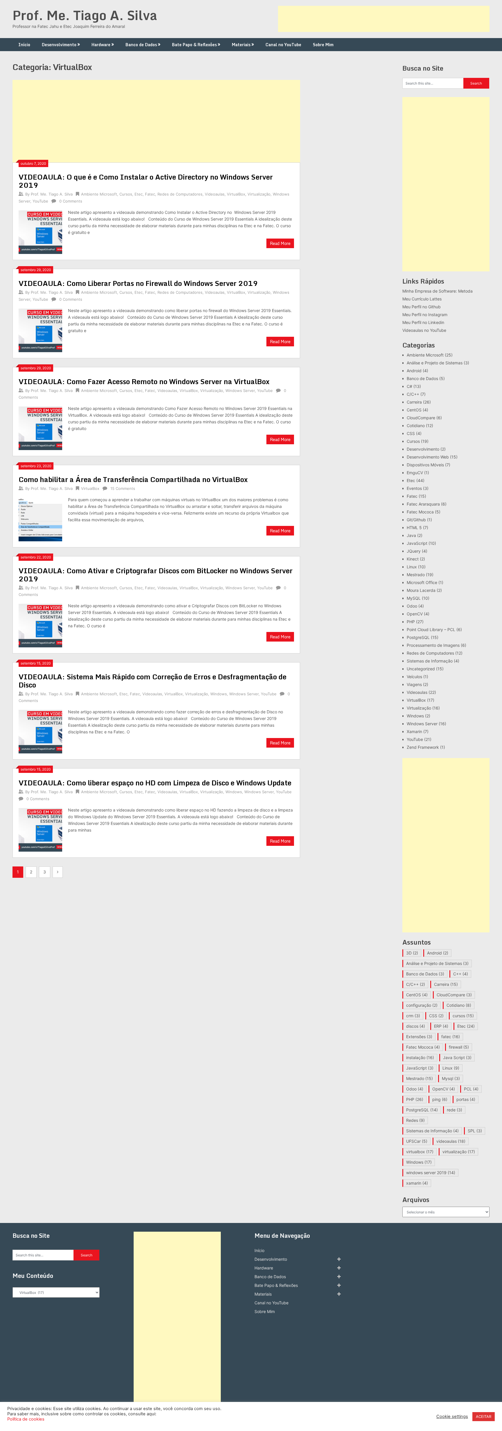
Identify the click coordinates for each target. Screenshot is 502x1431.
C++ (460, 973)
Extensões (419, 1036)
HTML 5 (414, 527)
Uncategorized (421, 668)
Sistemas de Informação (430, 660)
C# (409, 386)
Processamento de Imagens (433, 645)
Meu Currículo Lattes (422, 298)
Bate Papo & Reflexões (194, 44)
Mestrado (416, 574)
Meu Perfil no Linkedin (423, 322)
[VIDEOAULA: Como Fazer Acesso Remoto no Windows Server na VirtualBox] (40, 427)
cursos (463, 1015)
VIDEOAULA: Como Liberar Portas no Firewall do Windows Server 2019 (138, 283)
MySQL (414, 598)
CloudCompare (421, 417)
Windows (218, 694)
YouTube (40, 201)
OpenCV (415, 613)
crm (413, 1015)
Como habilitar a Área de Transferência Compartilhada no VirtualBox (133, 479)
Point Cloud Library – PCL (431, 629)
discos (415, 1026)
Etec (139, 194)
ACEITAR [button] (483, 1416)
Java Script (457, 1057)
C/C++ (413, 394)
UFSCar (416, 1141)
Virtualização (259, 194)
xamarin (417, 1183)
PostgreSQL (418, 637)
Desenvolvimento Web (428, 456)
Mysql (451, 1078)
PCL (471, 1088)
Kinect (413, 558)
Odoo (412, 605)
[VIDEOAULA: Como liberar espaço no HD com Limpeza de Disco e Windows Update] (40, 829)
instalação (420, 1057)
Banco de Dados (141, 44)
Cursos (125, 194)
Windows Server (240, 390)
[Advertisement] (384, 19)
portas (465, 1099)
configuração (422, 1005)
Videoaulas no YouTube (424, 330)
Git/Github (416, 519)
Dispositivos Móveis (425, 464)
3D (412, 952)
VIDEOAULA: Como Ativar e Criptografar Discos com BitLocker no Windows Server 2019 (156, 574)
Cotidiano (416, 425)
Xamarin (414, 731)
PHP (411, 621)
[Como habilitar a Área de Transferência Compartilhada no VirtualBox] (40, 518)
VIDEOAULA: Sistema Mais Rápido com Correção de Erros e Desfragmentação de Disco (152, 680)
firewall (459, 1047)
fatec (450, 1036)
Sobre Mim (323, 44)
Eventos (414, 488)
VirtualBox (236, 194)
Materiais (241, 44)
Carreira (414, 402)
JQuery (414, 551)
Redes (415, 1120)
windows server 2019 (430, 1172)
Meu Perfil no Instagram (424, 314)
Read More (280, 243)
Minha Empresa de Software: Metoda (437, 291)
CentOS (414, 409)
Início (24, 44)
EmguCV (415, 472)
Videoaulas (215, 194)
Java (411, 535)
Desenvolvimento (59, 44)
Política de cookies (25, 1419)
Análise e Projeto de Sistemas (434, 362)
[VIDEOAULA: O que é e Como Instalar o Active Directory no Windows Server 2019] (40, 231)
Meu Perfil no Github (421, 306)
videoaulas (450, 1141)
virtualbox (419, 1151)
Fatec (150, 194)
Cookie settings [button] (452, 1416)
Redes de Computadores (179, 194)
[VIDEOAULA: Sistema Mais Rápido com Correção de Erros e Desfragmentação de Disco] (40, 730)
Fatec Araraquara (423, 504)
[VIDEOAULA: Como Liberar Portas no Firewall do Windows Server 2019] (40, 329)
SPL (475, 1130)
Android (414, 370)
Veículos (414, 676)
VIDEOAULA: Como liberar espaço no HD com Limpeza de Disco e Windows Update (155, 782)
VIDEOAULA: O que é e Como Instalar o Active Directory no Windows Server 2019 (146, 181)
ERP (441, 1026)
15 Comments (122, 488)
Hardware (101, 44)
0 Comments (70, 201)
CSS (411, 433)
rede (454, 1109)
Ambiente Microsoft (99, 194)
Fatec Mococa (420, 511)
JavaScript (417, 543)
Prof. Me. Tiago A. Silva (84, 15)
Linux (412, 566)
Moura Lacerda (421, 590)
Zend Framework (423, 747)
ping (439, 1099)
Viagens (414, 684)
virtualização (458, 1151)
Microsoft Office (422, 582)
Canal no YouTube (283, 44)
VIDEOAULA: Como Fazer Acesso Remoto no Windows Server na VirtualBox (144, 381)
